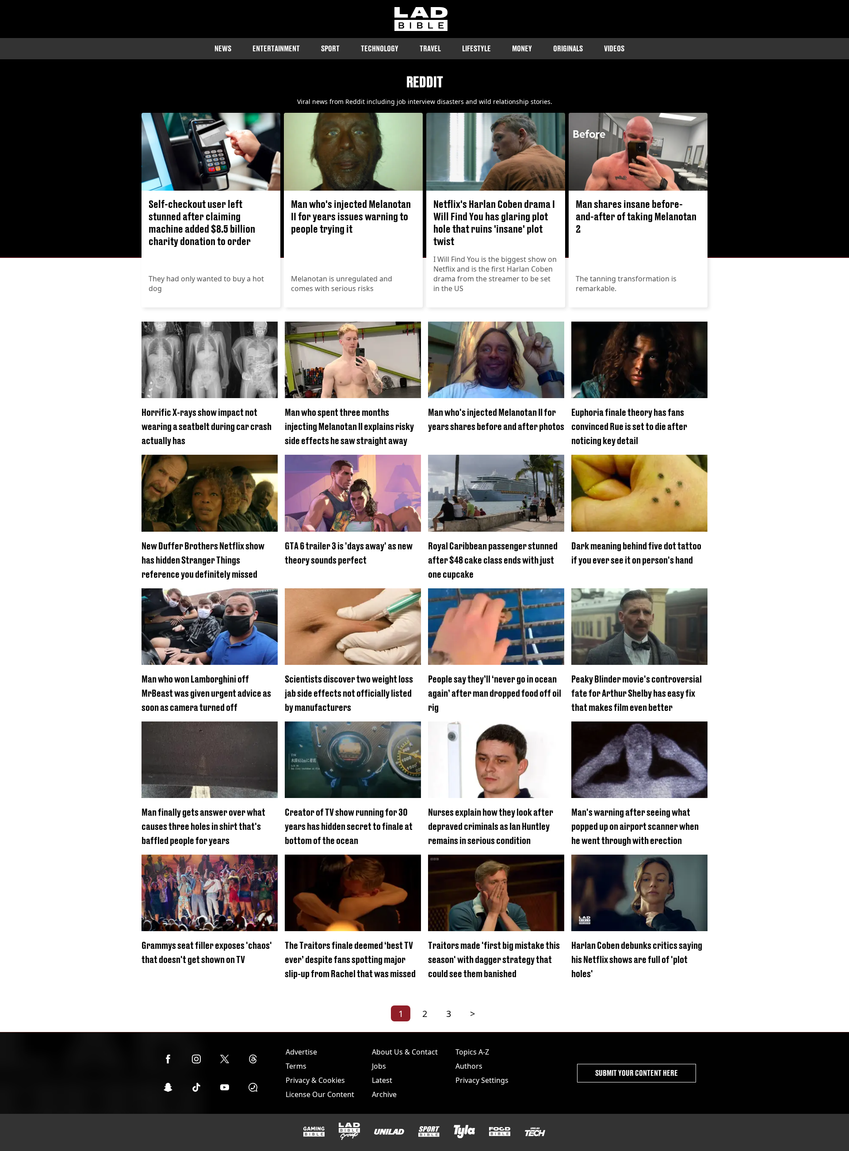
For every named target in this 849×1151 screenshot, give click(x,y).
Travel (430, 48)
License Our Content (320, 1094)
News (222, 48)
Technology (379, 48)
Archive (384, 1094)
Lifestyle (476, 48)
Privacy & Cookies (315, 1080)
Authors (468, 1066)
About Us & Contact (405, 1052)
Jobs (379, 1066)
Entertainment (276, 48)
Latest (382, 1080)
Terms (296, 1066)
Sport (330, 48)
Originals (568, 48)
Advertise (301, 1052)
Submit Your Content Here (636, 1073)
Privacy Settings (482, 1080)
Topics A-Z (472, 1052)
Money (522, 48)
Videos (614, 48)
